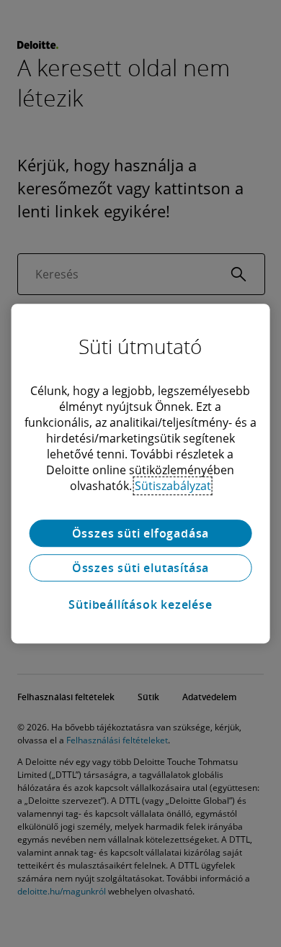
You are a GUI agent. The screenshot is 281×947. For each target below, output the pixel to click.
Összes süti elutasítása (140, 568)
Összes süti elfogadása (141, 533)
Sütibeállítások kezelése (140, 604)
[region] (141, 473)
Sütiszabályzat (173, 486)
